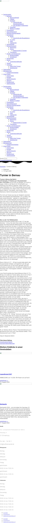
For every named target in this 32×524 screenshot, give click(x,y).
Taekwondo (13, 43)
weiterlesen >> (4, 380)
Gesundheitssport (12, 32)
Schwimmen (10, 58)
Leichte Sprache (11, 79)
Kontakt (9, 77)
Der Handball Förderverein (20, 25)
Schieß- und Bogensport (13, 54)
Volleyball (13, 27)
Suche (2, 158)
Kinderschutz (10, 82)
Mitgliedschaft (7, 71)
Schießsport (13, 57)
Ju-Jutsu (12, 39)
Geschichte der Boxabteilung (21, 38)
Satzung (9, 80)
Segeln (8, 60)
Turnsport (9, 65)
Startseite (2, 166)
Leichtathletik (10, 44)
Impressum (6, 514)
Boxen (11, 36)
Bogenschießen (14, 55)
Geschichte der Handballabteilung (18, 23)
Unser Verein (7, 74)
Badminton (13, 47)
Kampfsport (10, 35)
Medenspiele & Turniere (20, 50)
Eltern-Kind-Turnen (15, 66)
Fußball (12, 19)
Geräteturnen (13, 68)
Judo (11, 41)
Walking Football (15, 28)
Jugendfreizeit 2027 (6, 374)
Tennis (12, 49)
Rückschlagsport (11, 46)
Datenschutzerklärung (9, 516)
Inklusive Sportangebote (13, 33)
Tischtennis (13, 52)
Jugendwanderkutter (16, 61)
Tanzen (9, 63)
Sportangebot (7, 14)
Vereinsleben (7, 69)
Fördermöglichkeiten (12, 72)
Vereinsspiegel (11, 83)
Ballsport (9, 16)
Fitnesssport (10, 30)
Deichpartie (3, 404)
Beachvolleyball (14, 17)
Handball (12, 21)
